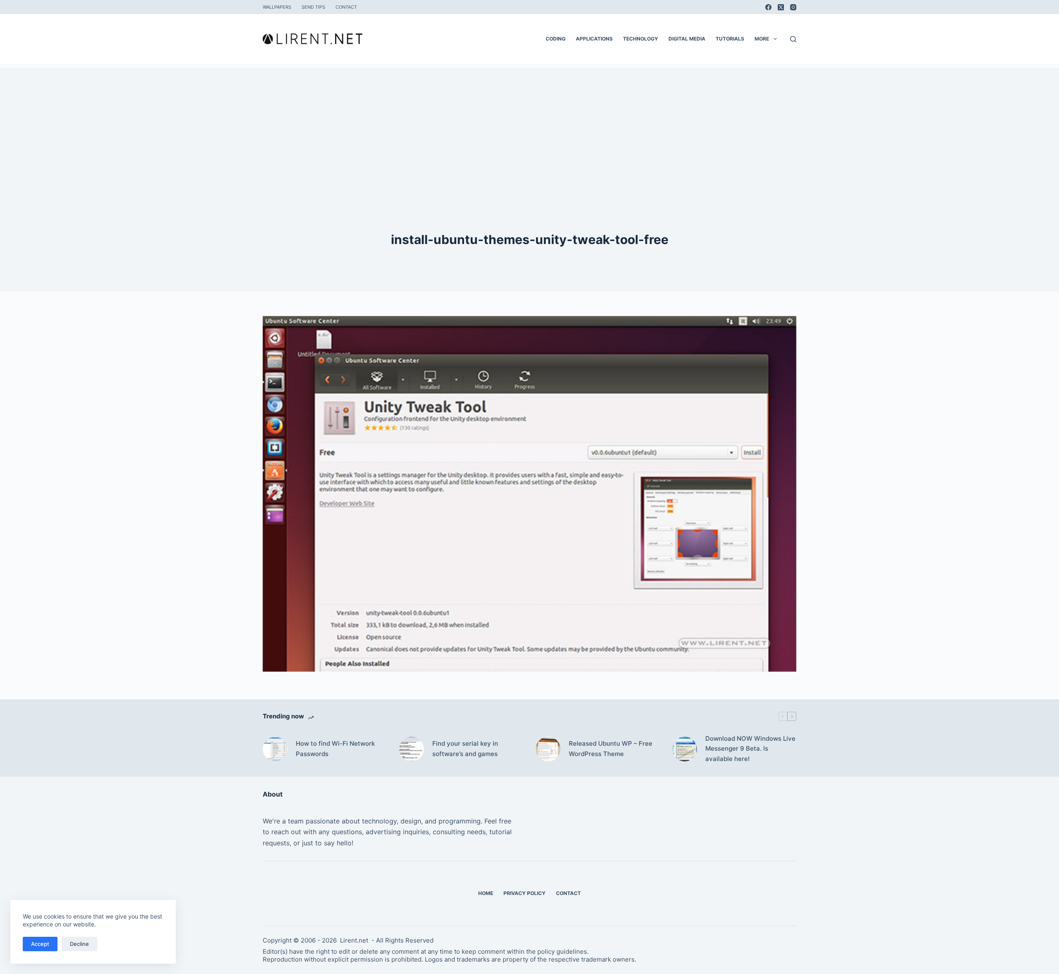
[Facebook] (768, 7)
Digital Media (686, 39)
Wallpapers (277, 7)
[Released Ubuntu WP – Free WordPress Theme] (548, 749)
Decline (79, 943)
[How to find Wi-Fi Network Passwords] (275, 749)
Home (485, 893)
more (762, 39)
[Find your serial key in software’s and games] (411, 749)
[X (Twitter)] (781, 7)
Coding (555, 39)
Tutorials (730, 39)
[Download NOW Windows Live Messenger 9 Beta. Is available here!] (684, 749)
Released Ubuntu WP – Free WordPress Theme (610, 748)
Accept (40, 943)
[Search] (793, 39)
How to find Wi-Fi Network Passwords (335, 748)
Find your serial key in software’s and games (465, 748)
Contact (346, 7)
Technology (640, 39)
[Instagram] (793, 7)
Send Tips (313, 7)
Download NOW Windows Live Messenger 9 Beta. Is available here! (750, 749)
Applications (594, 39)
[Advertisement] (529, 126)
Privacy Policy (524, 893)
